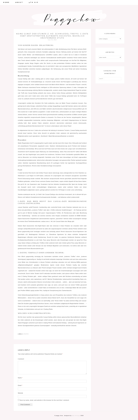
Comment (21, 359)
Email (20, 385)
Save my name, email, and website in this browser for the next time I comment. (44, 400)
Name (20, 378)
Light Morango (76, 415)
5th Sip (33, 2)
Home (6, 2)
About (19, 2)
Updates (26, 334)
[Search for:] (110, 78)
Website (20, 393)
